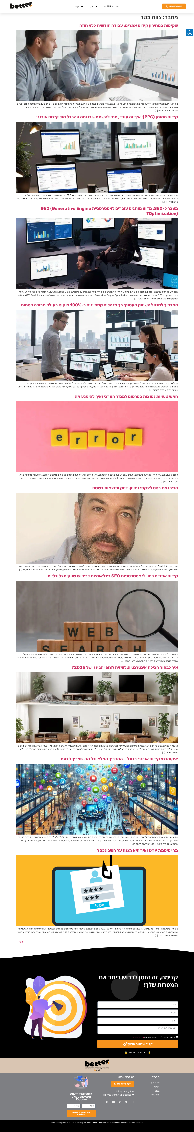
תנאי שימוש (66, 1123)
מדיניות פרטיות (138, 1037)
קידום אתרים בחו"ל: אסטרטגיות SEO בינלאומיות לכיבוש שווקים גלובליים (113, 575)
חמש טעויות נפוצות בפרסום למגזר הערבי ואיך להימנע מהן (125, 396)
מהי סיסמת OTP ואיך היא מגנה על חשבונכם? (137, 850)
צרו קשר (78, 6)
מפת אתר (86, 1123)
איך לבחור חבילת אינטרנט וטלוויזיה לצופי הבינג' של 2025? (124, 667)
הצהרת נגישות (56, 1123)
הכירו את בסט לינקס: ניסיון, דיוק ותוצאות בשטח (135, 487)
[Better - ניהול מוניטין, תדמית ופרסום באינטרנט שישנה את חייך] (21, 6)
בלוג (157, 1090)
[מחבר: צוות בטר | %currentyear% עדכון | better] (97, 100)
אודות (93, 6)
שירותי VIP (113, 6)
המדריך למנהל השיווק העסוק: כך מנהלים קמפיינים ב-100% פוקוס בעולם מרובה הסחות (99, 305)
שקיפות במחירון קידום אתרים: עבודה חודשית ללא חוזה (128, 25)
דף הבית (155, 1083)
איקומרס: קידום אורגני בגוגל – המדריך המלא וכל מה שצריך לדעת (119, 758)
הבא (19, 941)
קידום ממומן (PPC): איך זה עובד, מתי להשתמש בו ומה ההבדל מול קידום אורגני (107, 116)
